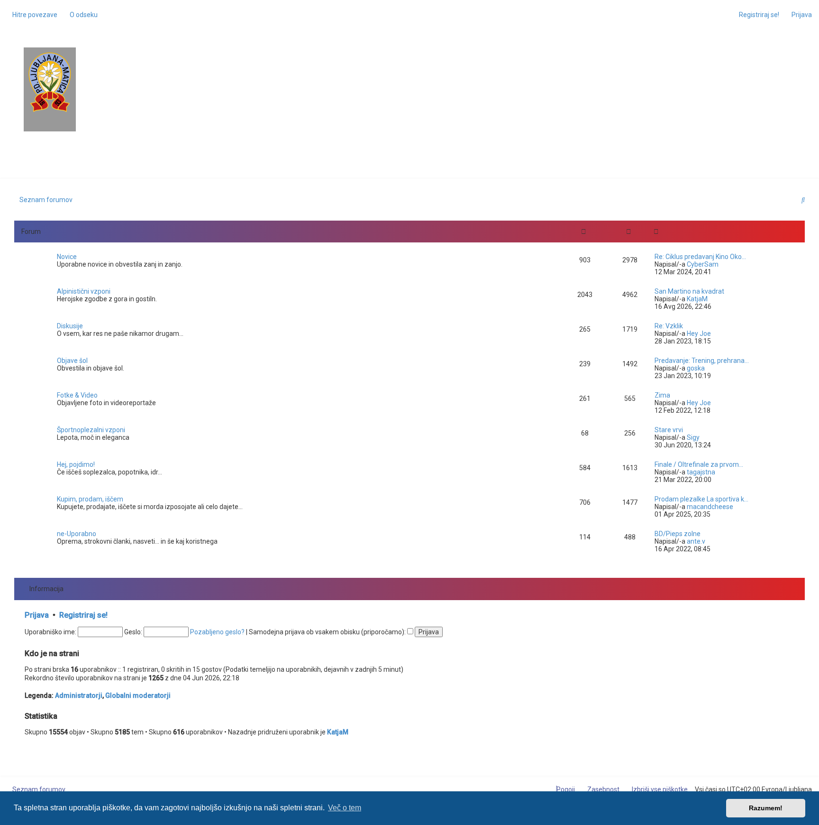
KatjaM (697, 299)
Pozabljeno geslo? (217, 632)
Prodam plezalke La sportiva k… (701, 499)
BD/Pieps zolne (678, 534)
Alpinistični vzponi (83, 291)
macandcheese (710, 506)
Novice (67, 256)
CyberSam (703, 264)
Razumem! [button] (766, 808)
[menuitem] (81, 14)
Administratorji (78, 695)
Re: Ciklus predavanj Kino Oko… (700, 256)
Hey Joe (699, 333)
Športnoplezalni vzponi (91, 430)
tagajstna (701, 472)
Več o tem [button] (344, 808)
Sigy (693, 437)
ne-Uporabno (76, 534)
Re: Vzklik (669, 326)
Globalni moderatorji (138, 695)
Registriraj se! (83, 615)
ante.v (696, 541)
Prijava (37, 615)
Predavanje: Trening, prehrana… (702, 360)
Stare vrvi (669, 430)
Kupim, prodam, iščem (90, 499)
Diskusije (70, 326)
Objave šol (72, 360)
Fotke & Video (77, 395)
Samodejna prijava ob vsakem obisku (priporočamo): (328, 632)
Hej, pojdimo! (76, 464)
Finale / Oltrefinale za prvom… (699, 464)
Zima (662, 395)
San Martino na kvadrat (689, 291)
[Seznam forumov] (49, 82)
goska (696, 368)
